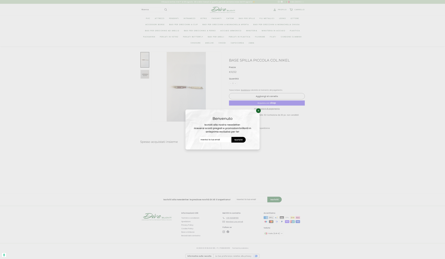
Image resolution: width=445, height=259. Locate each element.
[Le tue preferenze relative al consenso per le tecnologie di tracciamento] (4, 255)
